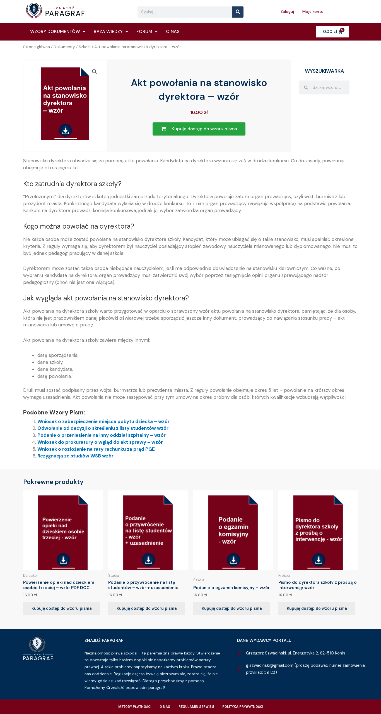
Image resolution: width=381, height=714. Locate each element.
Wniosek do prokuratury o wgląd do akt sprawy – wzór (100, 442)
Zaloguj (287, 11)
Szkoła (85, 46)
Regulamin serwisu (196, 707)
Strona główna (36, 46)
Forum (144, 31)
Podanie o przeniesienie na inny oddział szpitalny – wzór (101, 435)
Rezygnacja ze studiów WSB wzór (75, 456)
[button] (95, 72)
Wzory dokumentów (55, 31)
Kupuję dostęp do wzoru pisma (62, 608)
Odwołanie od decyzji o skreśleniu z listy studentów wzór (102, 428)
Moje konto (313, 11)
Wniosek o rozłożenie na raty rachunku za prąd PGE (96, 449)
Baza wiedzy (108, 31)
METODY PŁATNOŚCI (134, 707)
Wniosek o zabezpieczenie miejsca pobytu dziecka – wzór (103, 421)
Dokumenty (64, 46)
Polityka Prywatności (242, 707)
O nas (173, 31)
